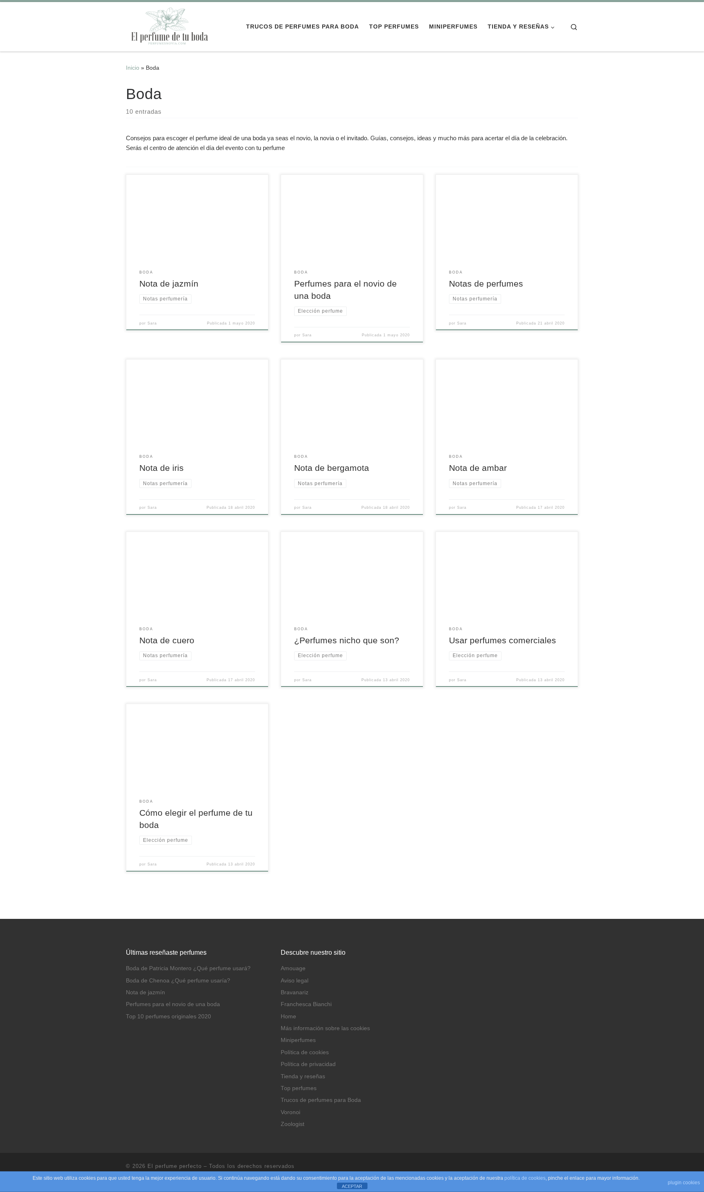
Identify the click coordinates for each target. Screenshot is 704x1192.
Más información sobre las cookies (325, 1028)
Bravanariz (294, 992)
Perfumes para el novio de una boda (173, 1004)
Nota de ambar (478, 468)
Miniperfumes (298, 1040)
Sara (152, 323)
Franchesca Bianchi (306, 1004)
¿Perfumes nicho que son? (346, 640)
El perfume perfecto (174, 1166)
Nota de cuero (166, 640)
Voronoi (290, 1112)
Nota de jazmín (168, 284)
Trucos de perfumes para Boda (321, 1100)
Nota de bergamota (331, 468)
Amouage (293, 968)
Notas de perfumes (486, 284)
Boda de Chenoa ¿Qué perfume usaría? (178, 981)
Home (288, 1016)
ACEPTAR (352, 1186)
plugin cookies (684, 1182)
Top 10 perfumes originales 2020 (168, 1016)
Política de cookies (305, 1052)
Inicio (132, 67)
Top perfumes (299, 1088)
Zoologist (292, 1124)
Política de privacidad (308, 1064)
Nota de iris (161, 468)
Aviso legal (294, 981)
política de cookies (525, 1178)
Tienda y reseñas (303, 1076)
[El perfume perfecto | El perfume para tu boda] (169, 25)
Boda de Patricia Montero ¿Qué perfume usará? (188, 968)
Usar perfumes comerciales (502, 640)
